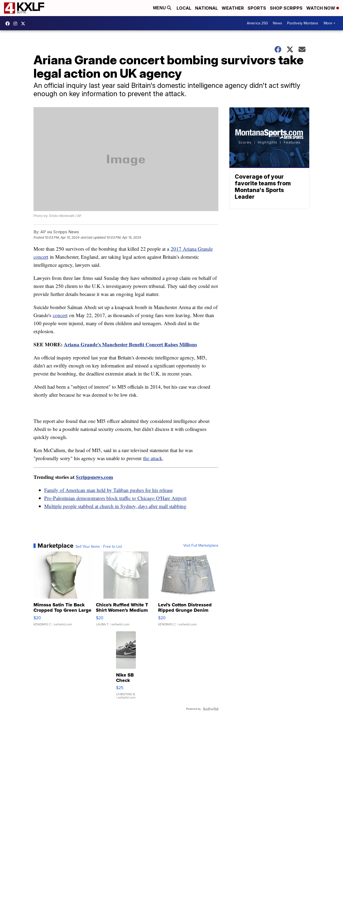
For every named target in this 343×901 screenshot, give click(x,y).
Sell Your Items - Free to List (99, 547)
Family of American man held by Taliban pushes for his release (108, 490)
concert (60, 315)
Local (184, 8)
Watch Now (321, 8)
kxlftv (16, 23)
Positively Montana (302, 23)
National (206, 8)
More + (329, 23)
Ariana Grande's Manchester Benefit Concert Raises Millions (130, 344)
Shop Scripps (286, 8)
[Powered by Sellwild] (210, 709)
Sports (257, 8)
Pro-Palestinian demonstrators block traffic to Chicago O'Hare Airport (115, 498)
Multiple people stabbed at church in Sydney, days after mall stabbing (115, 506)
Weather (233, 8)
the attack (152, 458)
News (277, 23)
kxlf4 (8, 23)
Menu (160, 8)
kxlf (24, 23)
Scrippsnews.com (94, 476)
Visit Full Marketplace (200, 545)
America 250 (257, 23)
